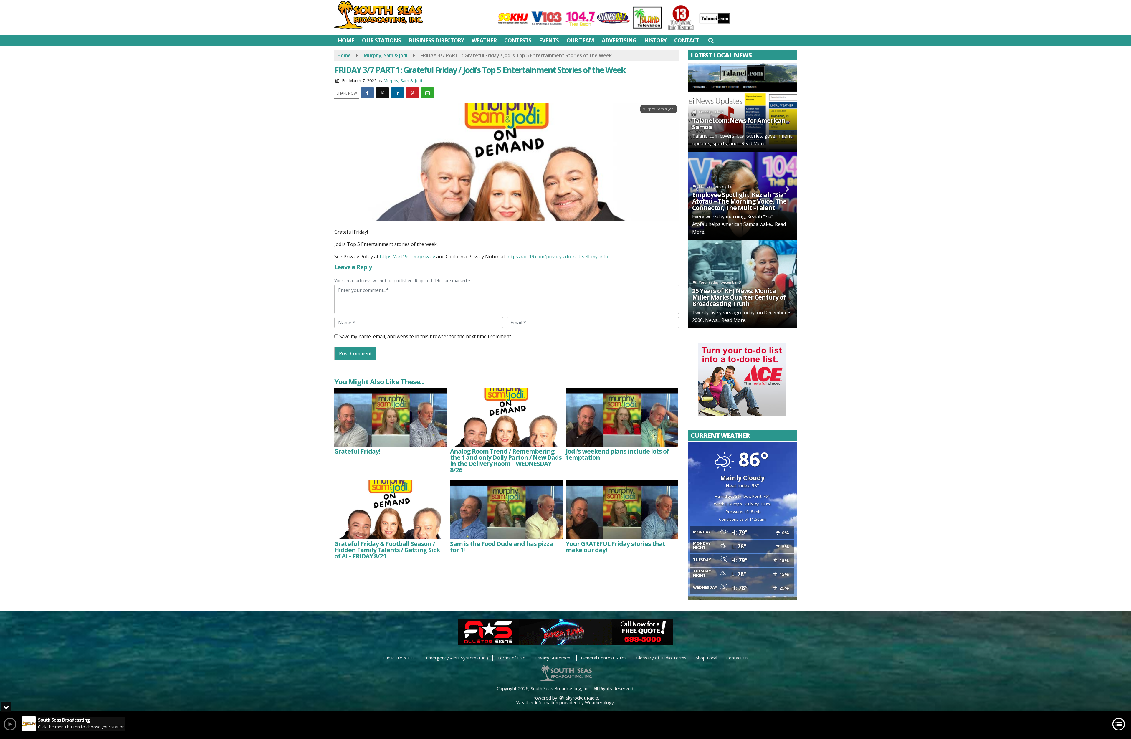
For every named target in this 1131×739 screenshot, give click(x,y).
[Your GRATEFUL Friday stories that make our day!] (622, 509)
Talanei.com (705, 136)
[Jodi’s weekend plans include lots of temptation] (622, 417)
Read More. (753, 143)
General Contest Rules (604, 658)
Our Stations (381, 40)
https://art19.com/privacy (407, 256)
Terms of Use (511, 658)
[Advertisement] (742, 379)
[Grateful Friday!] (390, 417)
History (655, 40)
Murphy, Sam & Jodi (402, 80)
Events (549, 40)
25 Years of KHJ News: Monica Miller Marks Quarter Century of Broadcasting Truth (739, 297)
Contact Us (737, 658)
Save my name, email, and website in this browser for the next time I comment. (425, 336)
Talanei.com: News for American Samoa (739, 123)
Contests (517, 40)
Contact (686, 40)
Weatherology (599, 702)
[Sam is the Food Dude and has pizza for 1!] (506, 509)
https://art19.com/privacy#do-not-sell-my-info (557, 256)
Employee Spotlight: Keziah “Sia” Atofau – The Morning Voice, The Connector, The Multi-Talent (739, 201)
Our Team (580, 40)
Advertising (619, 40)
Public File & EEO (400, 658)
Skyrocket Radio (581, 698)
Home (346, 40)
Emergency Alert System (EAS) (457, 658)
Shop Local (706, 658)
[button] (711, 40)
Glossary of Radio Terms (661, 658)
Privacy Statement (553, 658)
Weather (484, 40)
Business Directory (436, 40)
